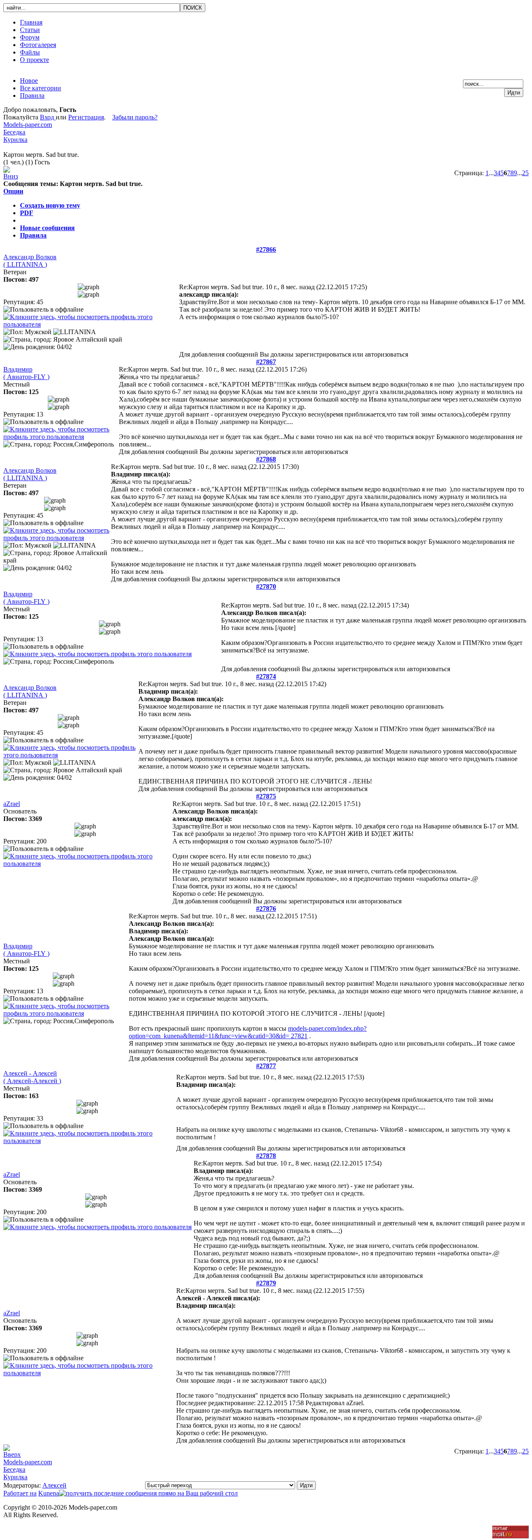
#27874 (266, 676)
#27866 (266, 249)
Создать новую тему (50, 205)
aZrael (11, 803)
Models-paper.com (27, 124)
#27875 (266, 796)
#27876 (266, 908)
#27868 (266, 459)
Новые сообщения (47, 227)
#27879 (266, 1283)
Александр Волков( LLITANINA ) (30, 260)
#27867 (266, 361)
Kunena (48, 1493)
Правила (33, 235)
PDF (26, 212)
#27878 (266, 1155)
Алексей (54, 1485)
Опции (13, 191)
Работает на (20, 1493)
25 (525, 172)
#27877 (266, 1065)
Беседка (14, 132)
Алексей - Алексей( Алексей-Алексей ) (32, 1077)
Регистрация (86, 117)
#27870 (266, 586)
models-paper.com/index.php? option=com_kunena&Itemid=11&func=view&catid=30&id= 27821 (248, 1032)
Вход (48, 117)
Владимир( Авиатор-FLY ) (26, 373)
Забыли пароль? (135, 117)
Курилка (15, 139)
